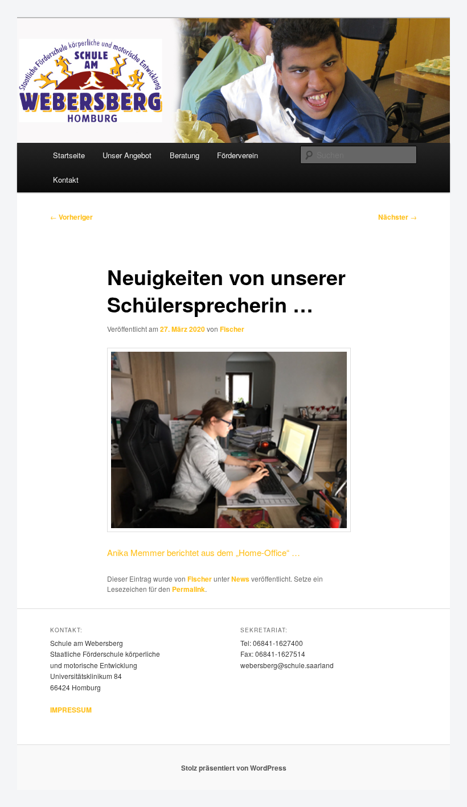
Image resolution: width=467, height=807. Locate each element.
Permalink (188, 589)
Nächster (397, 217)
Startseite (69, 155)
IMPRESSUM (71, 710)
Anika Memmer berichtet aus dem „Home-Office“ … (203, 552)
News (240, 579)
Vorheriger (71, 217)
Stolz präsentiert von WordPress (233, 768)
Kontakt (66, 179)
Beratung (184, 155)
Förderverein (237, 155)
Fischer (232, 329)
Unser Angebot (127, 155)
